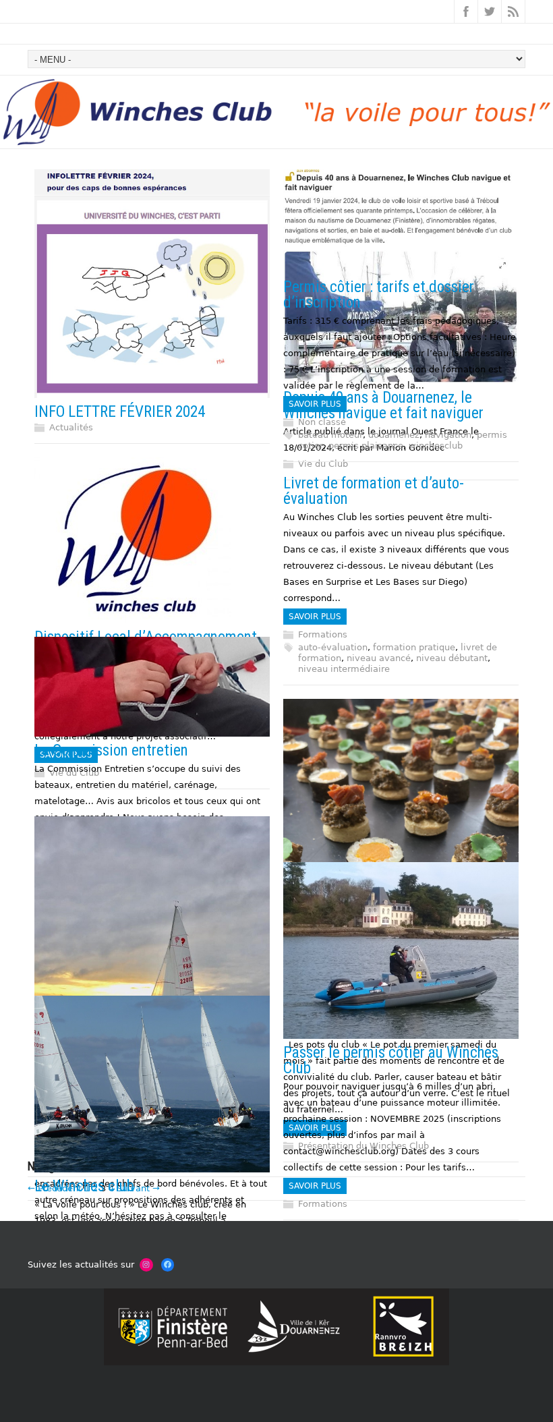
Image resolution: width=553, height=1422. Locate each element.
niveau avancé (379, 658)
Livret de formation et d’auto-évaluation (373, 491)
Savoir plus (315, 404)
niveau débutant (452, 658)
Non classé (322, 422)
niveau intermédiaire (344, 669)
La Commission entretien (111, 750)
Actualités (71, 427)
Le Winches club (84, 1186)
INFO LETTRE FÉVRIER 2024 (119, 412)
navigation (448, 435)
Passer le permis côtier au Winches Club (390, 1060)
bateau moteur (330, 435)
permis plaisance (365, 445)
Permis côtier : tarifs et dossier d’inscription (378, 295)
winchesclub (436, 445)
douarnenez (393, 435)
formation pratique (414, 647)
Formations (322, 634)
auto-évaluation (333, 647)
